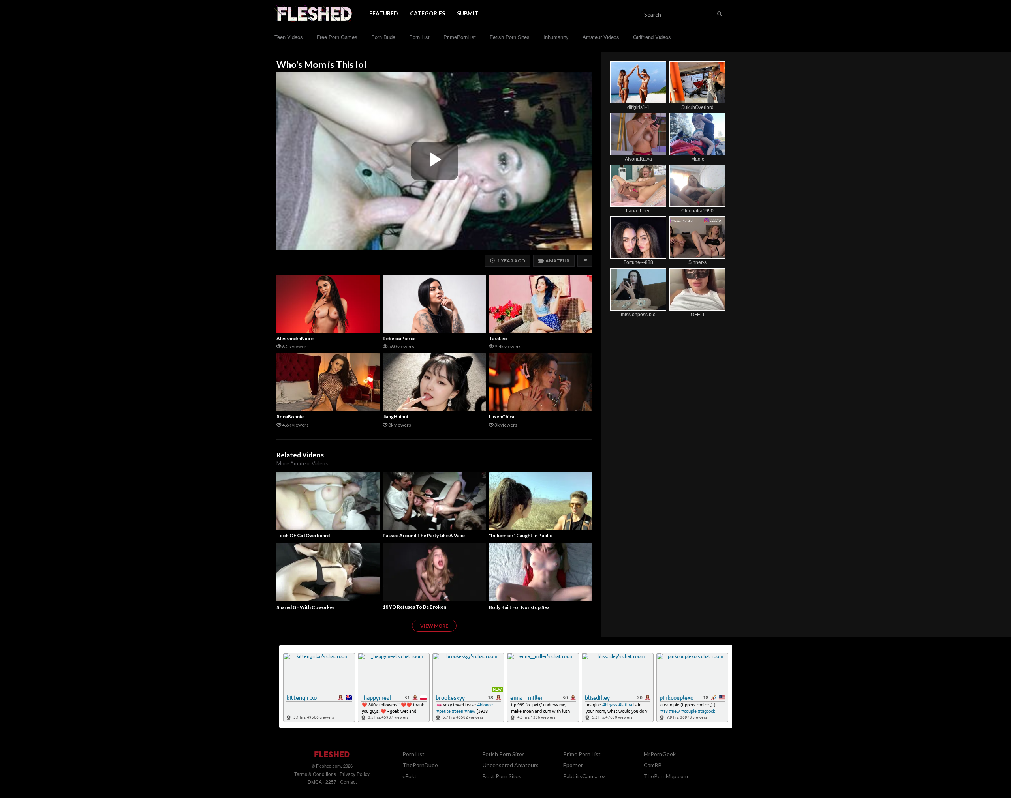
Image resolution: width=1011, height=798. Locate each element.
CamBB (653, 765)
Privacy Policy (355, 773)
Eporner (573, 765)
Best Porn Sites (502, 776)
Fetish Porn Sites (510, 37)
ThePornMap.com (666, 776)
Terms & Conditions (315, 773)
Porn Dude (383, 37)
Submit (467, 13)
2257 (330, 781)
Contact (348, 781)
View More (434, 626)
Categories (427, 13)
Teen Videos (288, 37)
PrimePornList (459, 37)
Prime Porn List (582, 754)
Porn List (419, 37)
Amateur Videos (601, 37)
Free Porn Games (337, 37)
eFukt (409, 776)
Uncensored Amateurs (511, 765)
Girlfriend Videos (652, 37)
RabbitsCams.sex (584, 776)
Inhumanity (556, 37)
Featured (383, 13)
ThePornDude (420, 765)
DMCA (315, 781)
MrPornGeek (660, 754)
